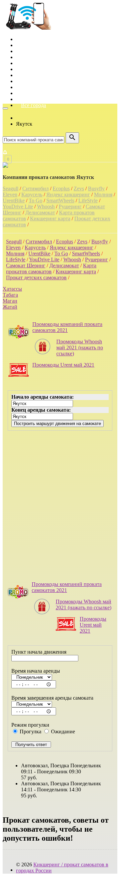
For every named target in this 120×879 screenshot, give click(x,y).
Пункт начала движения (38, 652)
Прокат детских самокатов (36, 277)
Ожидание (62, 731)
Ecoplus (61, 188)
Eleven (10, 194)
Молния (103, 194)
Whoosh (46, 206)
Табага (10, 295)
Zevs (79, 188)
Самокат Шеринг (25, 265)
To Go (35, 200)
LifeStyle (88, 200)
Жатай (10, 307)
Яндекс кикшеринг (68, 194)
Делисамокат (40, 212)
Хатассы (12, 289)
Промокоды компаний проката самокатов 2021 (67, 327)
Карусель (31, 194)
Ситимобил (35, 188)
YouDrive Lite (18, 206)
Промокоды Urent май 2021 (63, 365)
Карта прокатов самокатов (51, 268)
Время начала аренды (35, 671)
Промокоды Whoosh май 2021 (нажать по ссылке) (79, 347)
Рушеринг (70, 206)
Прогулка (29, 731)
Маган (10, 301)
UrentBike (14, 200)
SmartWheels (60, 200)
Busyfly (96, 188)
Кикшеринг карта (50, 218)
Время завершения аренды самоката (52, 698)
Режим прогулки (30, 725)
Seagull (10, 188)
